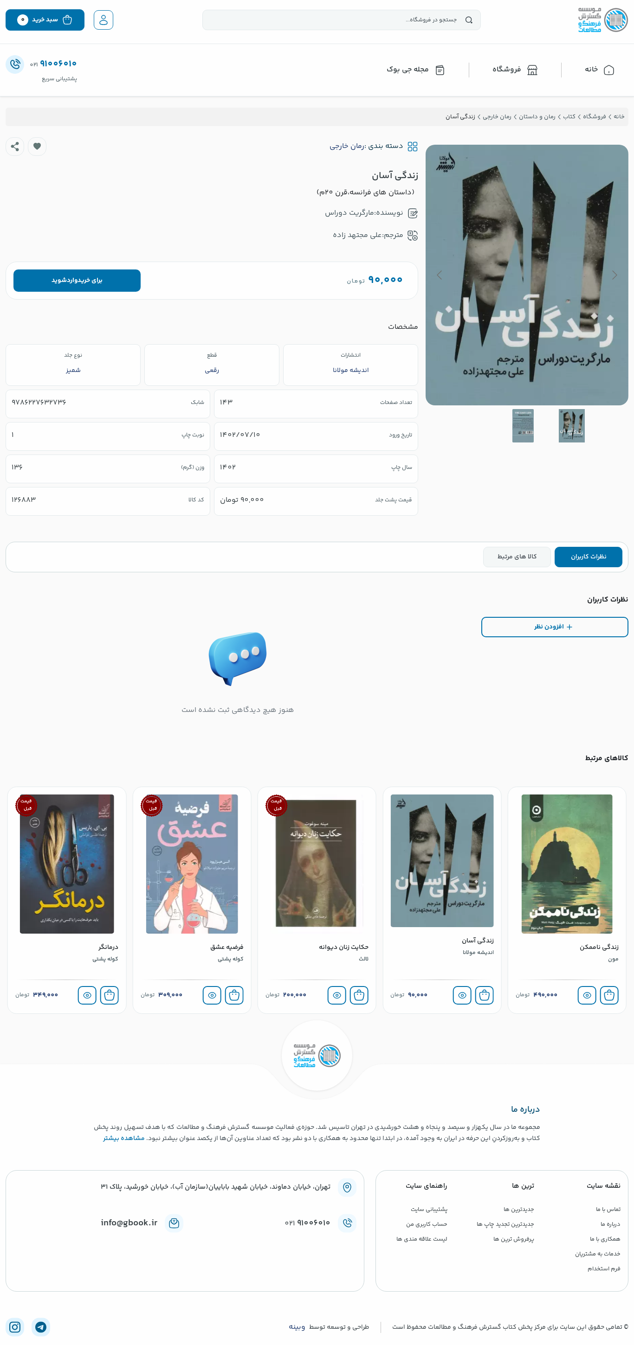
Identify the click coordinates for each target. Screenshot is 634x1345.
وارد (72, 280)
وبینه (297, 1327)
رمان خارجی (347, 146)
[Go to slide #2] (523, 425)
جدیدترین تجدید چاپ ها (505, 1224)
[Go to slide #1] (572, 425)
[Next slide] (440, 275)
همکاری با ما (605, 1239)
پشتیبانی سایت (429, 1209)
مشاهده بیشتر (124, 1139)
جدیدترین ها (519, 1209)
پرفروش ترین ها (513, 1239)
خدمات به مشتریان (598, 1254)
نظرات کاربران (589, 557)
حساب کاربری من (426, 1224)
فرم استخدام (604, 1269)
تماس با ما (608, 1209)
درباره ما (611, 1224)
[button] (37, 146)
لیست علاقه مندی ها (421, 1239)
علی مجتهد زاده (357, 235)
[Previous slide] (614, 275)
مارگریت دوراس (349, 213)
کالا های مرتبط (517, 557)
